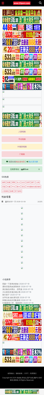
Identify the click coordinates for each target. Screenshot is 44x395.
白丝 (23, 182)
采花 (23, 187)
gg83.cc (24, 169)
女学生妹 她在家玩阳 (10, 297)
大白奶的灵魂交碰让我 (11, 292)
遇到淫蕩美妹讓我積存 (11, 286)
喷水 (18, 187)
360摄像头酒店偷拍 (34, 187)
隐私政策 (19, 373)
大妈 (37, 182)
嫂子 (33, 182)
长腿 (8, 187)
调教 (13, 182)
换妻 (11, 191)
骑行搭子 (6, 295)
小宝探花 (5, 191)
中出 (13, 187)
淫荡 (3, 187)
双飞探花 (18, 191)
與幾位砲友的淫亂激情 (11, 300)
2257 (26, 373)
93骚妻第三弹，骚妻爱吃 (12, 303)
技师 (28, 182)
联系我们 (33, 373)
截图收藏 (17, 162)
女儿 (18, 182)
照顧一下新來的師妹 (10, 284)
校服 (8, 182)
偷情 (3, 182)
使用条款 (11, 373)
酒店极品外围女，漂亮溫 (12, 289)
